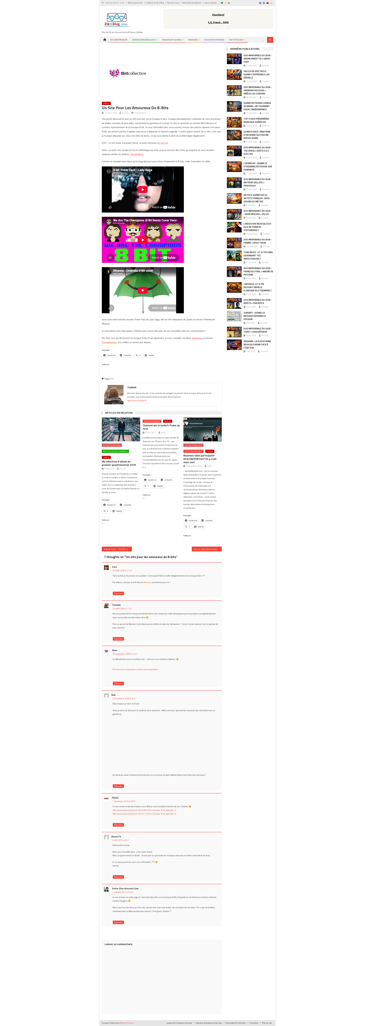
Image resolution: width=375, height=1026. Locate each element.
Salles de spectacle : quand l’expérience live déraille (257, 74)
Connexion (253, 1022)
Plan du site (267, 1022)
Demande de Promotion (236, 1022)
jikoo (114, 650)
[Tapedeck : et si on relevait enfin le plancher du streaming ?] (234, 287)
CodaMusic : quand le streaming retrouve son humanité (258, 166)
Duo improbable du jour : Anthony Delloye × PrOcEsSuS (257, 182)
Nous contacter (211, 2)
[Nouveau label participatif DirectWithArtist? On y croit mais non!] (202, 429)
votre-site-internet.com (125, 888)
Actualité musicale (118, 39)
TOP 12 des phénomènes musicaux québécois (256, 120)
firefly (163, 432)
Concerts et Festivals (214, 39)
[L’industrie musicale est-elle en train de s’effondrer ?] (234, 227)
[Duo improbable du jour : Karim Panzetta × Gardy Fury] (234, 59)
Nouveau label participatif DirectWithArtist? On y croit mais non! (200, 458)
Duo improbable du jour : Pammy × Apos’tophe (257, 241)
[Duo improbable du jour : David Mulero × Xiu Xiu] (234, 214)
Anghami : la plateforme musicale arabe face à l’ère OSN (257, 344)
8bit (112, 378)
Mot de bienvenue (135, 2)
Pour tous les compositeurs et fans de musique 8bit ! (135, 669)
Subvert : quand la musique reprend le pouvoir (255, 316)
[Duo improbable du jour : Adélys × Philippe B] (234, 303)
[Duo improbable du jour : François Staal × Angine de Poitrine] (234, 271)
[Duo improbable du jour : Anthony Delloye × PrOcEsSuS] (234, 182)
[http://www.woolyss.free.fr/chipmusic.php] (166, 675)
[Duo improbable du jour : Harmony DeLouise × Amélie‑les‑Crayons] (234, 90)
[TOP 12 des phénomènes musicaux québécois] (234, 122)
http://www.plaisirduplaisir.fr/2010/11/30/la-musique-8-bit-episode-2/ (144, 813)
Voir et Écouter (236, 39)
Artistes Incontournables (115, 451)
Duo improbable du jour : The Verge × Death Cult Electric (257, 151)
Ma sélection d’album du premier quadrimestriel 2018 (119, 463)
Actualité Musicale (111, 445)
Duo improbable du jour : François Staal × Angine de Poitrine (258, 271)
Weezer (146, 582)
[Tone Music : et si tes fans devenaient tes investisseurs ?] (234, 255)
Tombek (125, 112)
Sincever (265, 65)
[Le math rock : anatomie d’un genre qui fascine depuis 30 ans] (234, 135)
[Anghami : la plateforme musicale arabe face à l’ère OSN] (234, 344)
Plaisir (115, 797)
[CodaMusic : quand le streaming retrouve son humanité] (234, 166)
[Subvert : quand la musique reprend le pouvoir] (234, 316)
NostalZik (192, 39)
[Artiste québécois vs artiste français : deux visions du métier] (234, 198)
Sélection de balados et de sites (209, 1022)
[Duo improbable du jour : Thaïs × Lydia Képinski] (234, 332)
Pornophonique (109, 342)
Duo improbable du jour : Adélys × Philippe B (257, 301)
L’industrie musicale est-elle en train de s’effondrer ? (258, 227)
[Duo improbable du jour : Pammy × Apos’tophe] (234, 243)
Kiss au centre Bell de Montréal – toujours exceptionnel (208, 549)
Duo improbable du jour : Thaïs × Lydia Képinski (257, 330)
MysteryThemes (126, 1022)
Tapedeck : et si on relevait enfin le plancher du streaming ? (258, 287)
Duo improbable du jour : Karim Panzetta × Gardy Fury (257, 59)
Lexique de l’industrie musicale (179, 1022)
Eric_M (122, 468)
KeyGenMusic (137, 154)
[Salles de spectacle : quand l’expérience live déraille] (234, 74)
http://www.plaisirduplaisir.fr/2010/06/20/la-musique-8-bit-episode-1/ (144, 810)
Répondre (118, 593)
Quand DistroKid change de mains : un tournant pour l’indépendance (257, 106)
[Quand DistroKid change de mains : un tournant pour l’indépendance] (234, 106)
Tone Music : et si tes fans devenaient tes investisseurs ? (258, 255)
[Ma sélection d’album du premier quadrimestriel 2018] (121, 429)
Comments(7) (140, 112)
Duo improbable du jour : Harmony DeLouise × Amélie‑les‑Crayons (257, 90)
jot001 (209, 465)
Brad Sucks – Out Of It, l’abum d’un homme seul (119, 549)
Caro (114, 567)
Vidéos (106, 103)
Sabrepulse (197, 338)
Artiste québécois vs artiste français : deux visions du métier (257, 198)
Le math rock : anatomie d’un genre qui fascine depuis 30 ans (257, 135)
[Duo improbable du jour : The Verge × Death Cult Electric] (234, 151)
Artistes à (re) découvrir (143, 39)
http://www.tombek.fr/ (137, 400)
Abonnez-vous (173, 2)
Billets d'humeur (152, 421)
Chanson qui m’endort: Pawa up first (161, 427)
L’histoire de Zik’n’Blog (155, 2)
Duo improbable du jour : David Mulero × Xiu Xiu (257, 212)
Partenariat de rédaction (191, 2)
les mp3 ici (162, 143)
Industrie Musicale (193, 451)
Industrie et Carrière (171, 39)
